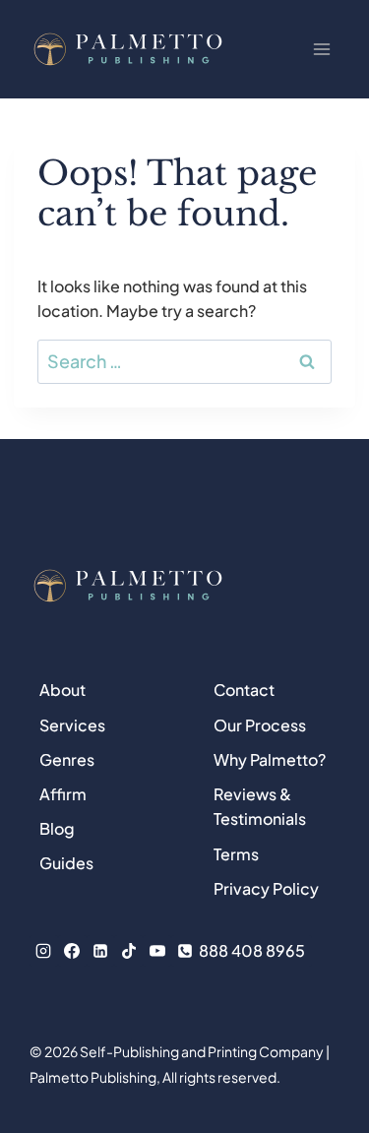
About (62, 689)
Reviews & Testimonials (260, 807)
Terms (236, 854)
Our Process (260, 725)
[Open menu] (321, 48)
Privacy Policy (266, 888)
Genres (66, 759)
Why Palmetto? (270, 759)
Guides (66, 862)
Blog (57, 828)
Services (72, 725)
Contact (244, 689)
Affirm (63, 794)
